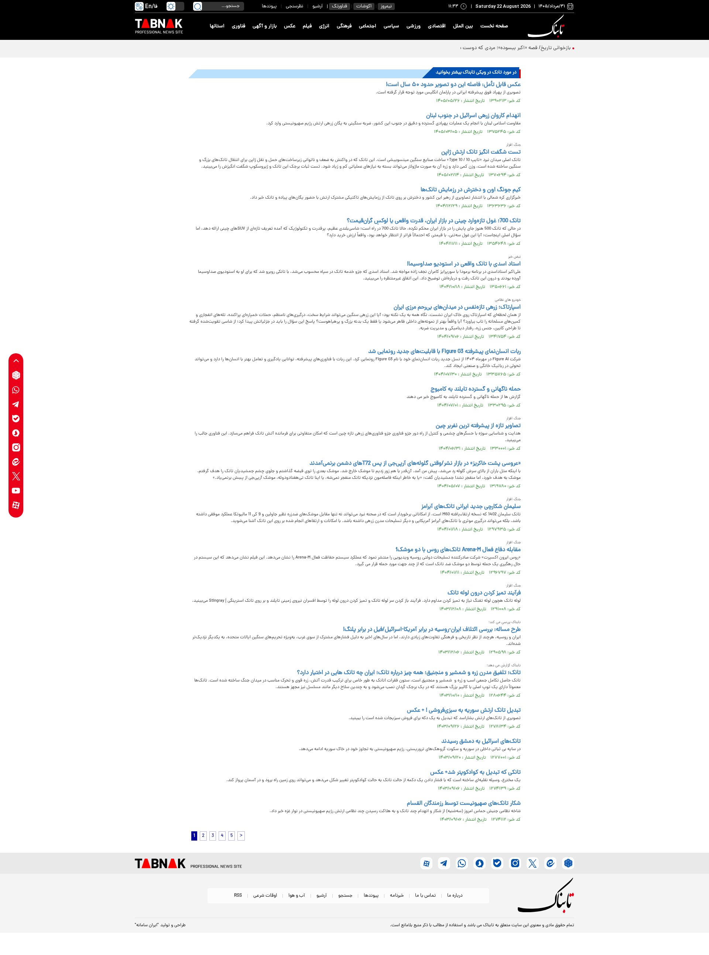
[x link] (16, 476)
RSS (238, 895)
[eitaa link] (16, 461)
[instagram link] (16, 447)
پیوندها (269, 6)
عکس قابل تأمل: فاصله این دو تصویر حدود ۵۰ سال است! (453, 84)
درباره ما (455, 895)
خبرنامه (397, 895)
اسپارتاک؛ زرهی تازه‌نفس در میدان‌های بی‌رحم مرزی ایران (457, 307)
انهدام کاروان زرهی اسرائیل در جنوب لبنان (473, 115)
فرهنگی (344, 26)
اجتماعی (367, 26)
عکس (289, 26)
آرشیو (317, 6)
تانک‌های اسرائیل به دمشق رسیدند (481, 741)
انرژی (324, 26)
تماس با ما (425, 895)
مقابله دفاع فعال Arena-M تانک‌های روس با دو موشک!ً (458, 550)
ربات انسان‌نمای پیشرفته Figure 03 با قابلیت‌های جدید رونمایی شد (444, 351)
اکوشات (363, 6)
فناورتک (339, 6)
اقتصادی (437, 26)
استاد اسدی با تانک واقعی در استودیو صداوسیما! (464, 264)
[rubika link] (16, 375)
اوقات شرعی (265, 895)
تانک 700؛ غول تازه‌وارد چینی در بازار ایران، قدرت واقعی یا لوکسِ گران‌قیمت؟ (434, 221)
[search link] (197, 6)
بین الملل (463, 26)
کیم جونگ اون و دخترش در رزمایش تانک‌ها (471, 190)
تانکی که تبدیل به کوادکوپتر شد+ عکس (475, 772)
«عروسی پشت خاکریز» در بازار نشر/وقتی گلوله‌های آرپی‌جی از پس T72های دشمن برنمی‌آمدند (415, 463)
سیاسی (391, 26)
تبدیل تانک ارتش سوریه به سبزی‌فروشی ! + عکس (464, 710)
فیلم (307, 26)
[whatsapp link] (16, 389)
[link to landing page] (547, 26)
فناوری (238, 26)
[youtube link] (16, 490)
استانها (217, 26)
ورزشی (414, 26)
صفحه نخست (494, 26)
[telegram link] (16, 404)
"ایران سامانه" (147, 925)
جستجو (345, 895)
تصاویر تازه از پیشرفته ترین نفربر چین (478, 426)
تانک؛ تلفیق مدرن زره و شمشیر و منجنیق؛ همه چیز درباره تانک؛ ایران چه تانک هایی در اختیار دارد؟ (409, 673)
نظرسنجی (294, 6)
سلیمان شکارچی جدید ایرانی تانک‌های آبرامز (471, 506)
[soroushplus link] (16, 432)
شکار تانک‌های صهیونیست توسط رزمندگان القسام (464, 803)
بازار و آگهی (265, 26)
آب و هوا (296, 895)
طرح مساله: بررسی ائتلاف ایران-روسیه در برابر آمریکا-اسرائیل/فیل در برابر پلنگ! (432, 629)
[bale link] (16, 418)
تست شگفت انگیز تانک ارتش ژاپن (481, 152)
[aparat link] (16, 504)
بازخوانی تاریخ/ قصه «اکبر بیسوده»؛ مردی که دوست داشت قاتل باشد (498, 48)
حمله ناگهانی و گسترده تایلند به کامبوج (476, 389)
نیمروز (386, 6)
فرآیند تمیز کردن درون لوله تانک (484, 593)
